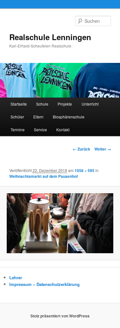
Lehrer (15, 277)
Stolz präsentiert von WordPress (60, 316)
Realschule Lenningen (50, 36)
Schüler (17, 116)
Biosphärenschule (68, 116)
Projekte (65, 104)
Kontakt (62, 129)
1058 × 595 (84, 170)
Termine (18, 129)
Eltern (38, 116)
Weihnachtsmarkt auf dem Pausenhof (43, 176)
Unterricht (90, 104)
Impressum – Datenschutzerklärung (44, 284)
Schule (42, 104)
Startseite (19, 104)
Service (40, 129)
